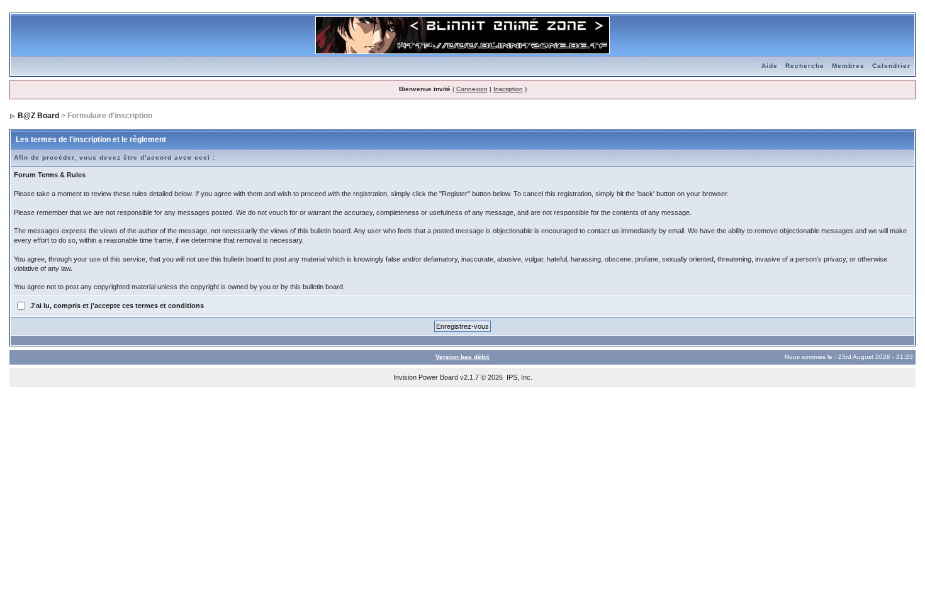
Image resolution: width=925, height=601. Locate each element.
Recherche (804, 65)
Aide (769, 65)
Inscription (508, 88)
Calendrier (891, 65)
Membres (848, 65)
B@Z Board (38, 115)
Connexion (472, 88)
